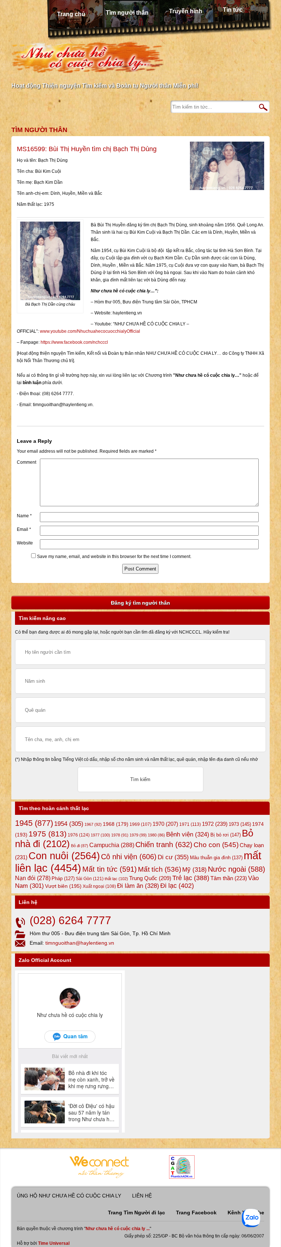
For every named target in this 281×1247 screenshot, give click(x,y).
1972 (215, 824)
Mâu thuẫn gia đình (216, 857)
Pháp (63, 878)
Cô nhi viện (129, 857)
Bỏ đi (79, 845)
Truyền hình (185, 11)
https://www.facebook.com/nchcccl (74, 342)
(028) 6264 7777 (70, 920)
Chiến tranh (163, 845)
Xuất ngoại (99, 886)
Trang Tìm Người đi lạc (136, 1212)
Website (25, 543)
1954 (68, 823)
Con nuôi (64, 855)
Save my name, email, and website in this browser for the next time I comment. (114, 556)
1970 (165, 824)
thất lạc (116, 878)
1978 (119, 835)
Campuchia (111, 845)
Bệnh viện (187, 834)
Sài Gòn (90, 878)
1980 (156, 835)
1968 (115, 824)
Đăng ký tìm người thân (140, 603)
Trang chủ (71, 14)
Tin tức (233, 10)
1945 (34, 823)
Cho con (216, 845)
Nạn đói (32, 878)
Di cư (173, 857)
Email (24, 529)
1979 (138, 835)
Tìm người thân (127, 13)
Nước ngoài (236, 869)
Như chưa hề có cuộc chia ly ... (118, 1228)
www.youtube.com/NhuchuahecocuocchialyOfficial (90, 331)
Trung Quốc (150, 878)
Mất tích (159, 869)
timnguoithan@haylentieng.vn (79, 943)
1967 (93, 824)
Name (24, 515)
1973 (240, 824)
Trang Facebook (196, 1212)
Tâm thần (228, 878)
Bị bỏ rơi (225, 835)
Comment (26, 462)
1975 (48, 833)
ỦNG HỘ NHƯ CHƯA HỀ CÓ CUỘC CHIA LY (69, 1196)
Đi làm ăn (138, 885)
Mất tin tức (109, 869)
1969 (140, 824)
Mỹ (194, 869)
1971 (190, 824)
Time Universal (54, 1243)
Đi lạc (177, 885)
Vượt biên (63, 886)
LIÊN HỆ (142, 1196)
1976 (79, 835)
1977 (100, 835)
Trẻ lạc (190, 878)
